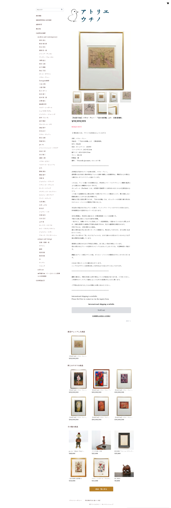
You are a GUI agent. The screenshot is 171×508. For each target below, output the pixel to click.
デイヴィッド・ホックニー (48, 192)
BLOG (38, 29)
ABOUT (39, 24)
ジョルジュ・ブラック (46, 181)
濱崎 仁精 (42, 158)
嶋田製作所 (43, 104)
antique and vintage (45, 239)
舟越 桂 (41, 178)
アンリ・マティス (45, 198)
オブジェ (42, 246)
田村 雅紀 (42, 121)
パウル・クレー (44, 77)
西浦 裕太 (42, 141)
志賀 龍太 (42, 101)
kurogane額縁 (44, 81)
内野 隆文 (42, 60)
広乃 (40, 168)
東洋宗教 (42, 256)
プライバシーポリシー (75, 500)
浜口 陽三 (42, 155)
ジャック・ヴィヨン (45, 54)
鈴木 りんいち (43, 118)
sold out (41, 270)
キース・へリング (45, 188)
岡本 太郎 (42, 64)
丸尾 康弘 (42, 202)
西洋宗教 (42, 252)
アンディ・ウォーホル (46, 57)
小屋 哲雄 (42, 87)
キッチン (42, 262)
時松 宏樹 (42, 138)
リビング (42, 266)
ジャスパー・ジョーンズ (47, 114)
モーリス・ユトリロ (45, 225)
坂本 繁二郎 (43, 97)
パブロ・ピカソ (44, 161)
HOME (38, 16)
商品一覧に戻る (101, 489)
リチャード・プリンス (46, 185)
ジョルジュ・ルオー (45, 232)
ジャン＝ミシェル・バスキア (48, 148)
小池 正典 (42, 84)
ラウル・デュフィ (45, 134)
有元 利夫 (42, 47)
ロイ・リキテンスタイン (47, 228)
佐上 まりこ (43, 91)
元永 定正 (42, 218)
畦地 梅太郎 (43, 44)
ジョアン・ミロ (44, 212)
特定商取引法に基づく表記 (92, 500)
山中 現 (41, 222)
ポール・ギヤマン (45, 74)
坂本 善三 (42, 94)
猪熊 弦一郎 (43, 50)
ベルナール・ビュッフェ (47, 165)
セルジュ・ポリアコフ (46, 195)
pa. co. (41, 144)
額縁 (40, 249)
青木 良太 (42, 40)
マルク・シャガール (45, 107)
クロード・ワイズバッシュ (48, 235)
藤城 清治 (42, 171)
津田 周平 (42, 128)
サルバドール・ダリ (45, 124)
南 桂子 (41, 208)
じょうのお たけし (45, 111)
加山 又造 (42, 70)
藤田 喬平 (42, 175)
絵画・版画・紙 (44, 242)
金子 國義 (42, 67)
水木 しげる (43, 205)
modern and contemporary (47, 37)
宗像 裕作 (42, 215)
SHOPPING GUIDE (44, 20)
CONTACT (40, 280)
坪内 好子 (42, 131)
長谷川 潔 (42, 151)
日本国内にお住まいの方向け (101, 316)
